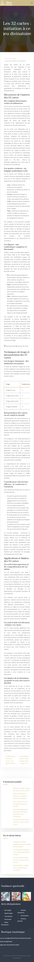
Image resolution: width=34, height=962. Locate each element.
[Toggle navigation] (32, 3)
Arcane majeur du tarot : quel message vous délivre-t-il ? (23, 759)
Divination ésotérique (11, 58)
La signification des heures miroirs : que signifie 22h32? (10, 759)
